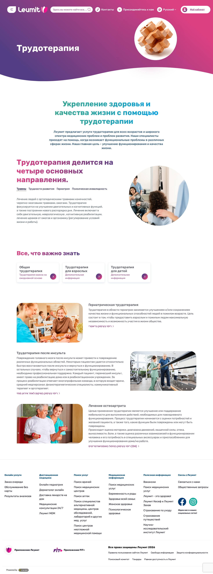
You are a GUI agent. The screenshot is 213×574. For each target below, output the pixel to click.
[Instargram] (193, 501)
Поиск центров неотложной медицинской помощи (88, 529)
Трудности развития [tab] (41, 188)
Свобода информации (162, 552)
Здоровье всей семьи (122, 499)
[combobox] (71, 9)
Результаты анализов (17, 496)
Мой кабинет (197, 9)
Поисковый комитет (118, 559)
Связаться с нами (189, 482)
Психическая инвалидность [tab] (89, 188)
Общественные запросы (193, 487)
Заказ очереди (13, 482)
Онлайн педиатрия (51, 484)
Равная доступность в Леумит (160, 559)
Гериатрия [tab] (63, 188)
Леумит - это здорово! (157, 496)
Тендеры (136, 559)
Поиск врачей (82, 482)
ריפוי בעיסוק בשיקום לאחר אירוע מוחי (37, 393)
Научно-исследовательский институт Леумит (155, 528)
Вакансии (149, 482)
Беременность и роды (122, 493)
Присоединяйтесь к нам (138, 9)
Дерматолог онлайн (51, 490)
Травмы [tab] (21, 188)
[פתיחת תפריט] (11, 9)
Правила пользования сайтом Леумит (128, 552)
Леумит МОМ (47, 513)
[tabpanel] (69, 215)
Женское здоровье (120, 504)
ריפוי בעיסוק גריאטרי (100, 326)
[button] (38, 272)
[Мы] (182, 501)
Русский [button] (168, 9)
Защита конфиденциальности (192, 552)
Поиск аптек (82, 496)
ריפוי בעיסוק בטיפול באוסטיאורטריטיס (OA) (113, 446)
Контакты (107, 9)
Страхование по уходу (157, 510)
